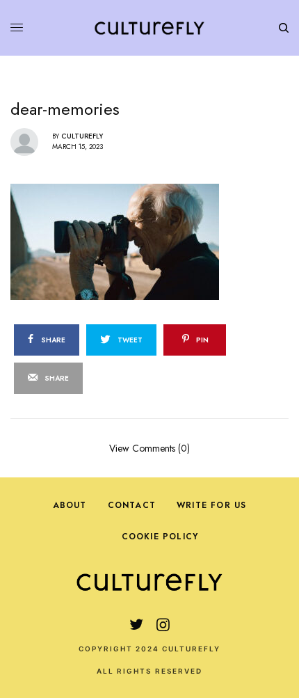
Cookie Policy (160, 536)
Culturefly (82, 136)
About (70, 505)
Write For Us (211, 505)
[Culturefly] (149, 27)
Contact (132, 505)
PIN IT (157, 241)
